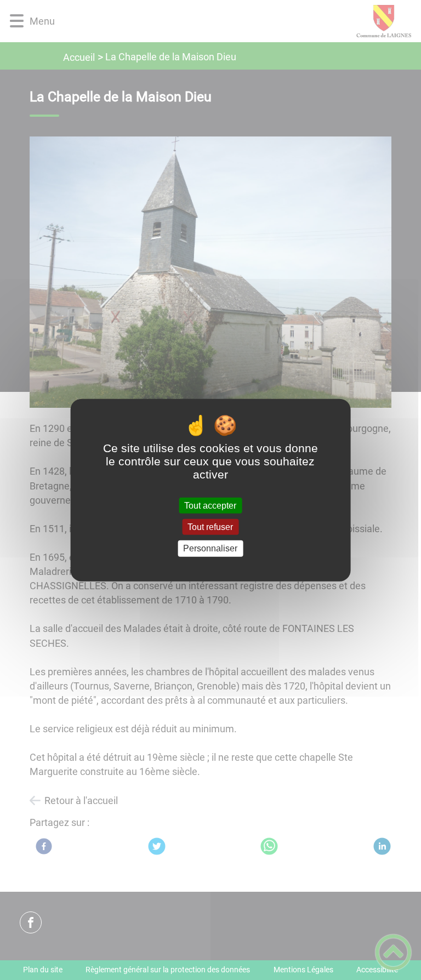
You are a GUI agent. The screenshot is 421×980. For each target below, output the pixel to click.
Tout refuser (210, 527)
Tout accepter (210, 505)
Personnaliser (210, 548)
